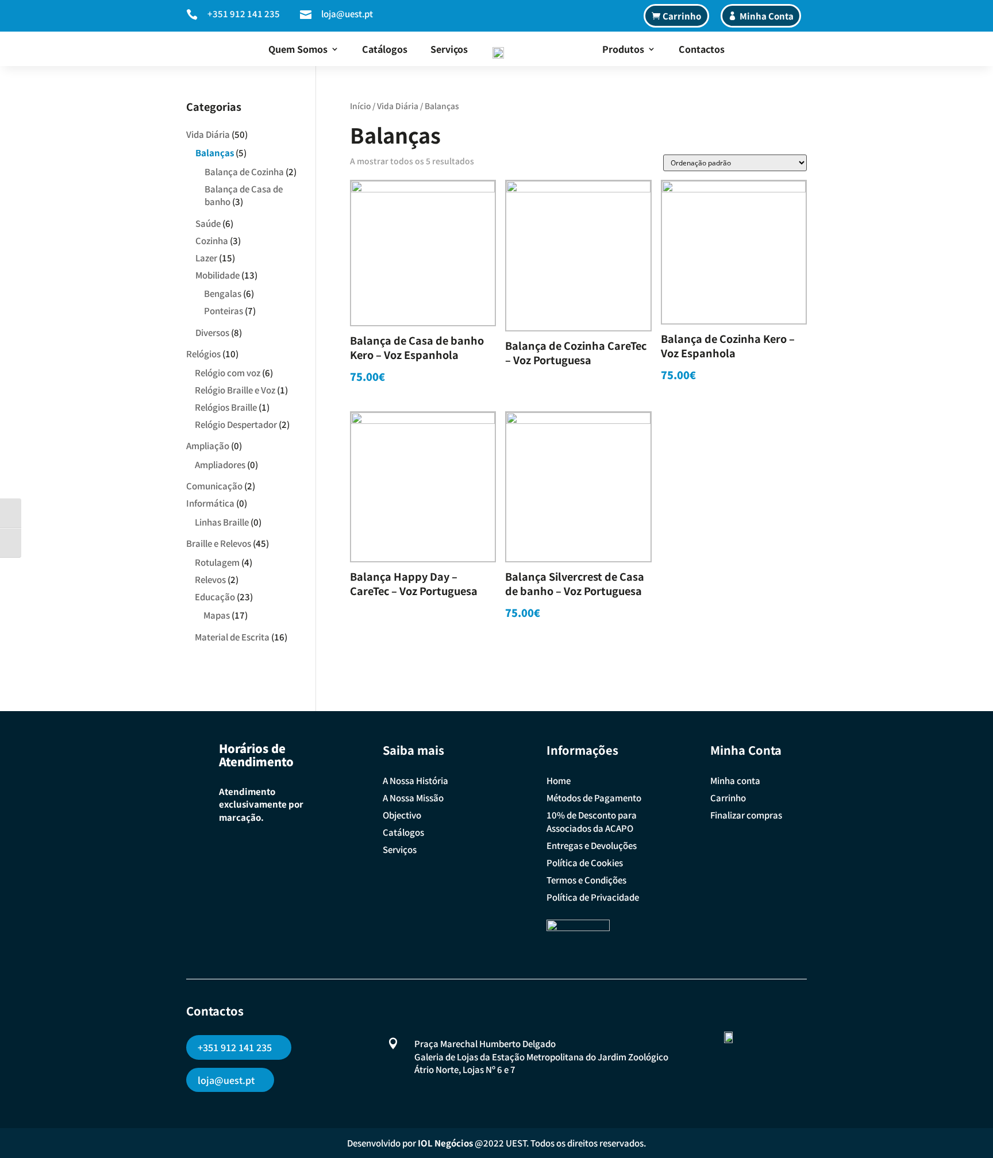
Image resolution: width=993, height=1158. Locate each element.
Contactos (702, 49)
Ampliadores (220, 464)
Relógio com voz (227, 372)
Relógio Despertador (236, 424)
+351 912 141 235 (243, 13)
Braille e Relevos (218, 543)
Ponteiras (223, 310)
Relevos (210, 579)
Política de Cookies (584, 862)
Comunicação (214, 486)
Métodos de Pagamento (593, 798)
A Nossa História (415, 780)
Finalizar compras (746, 815)
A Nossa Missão (413, 798)
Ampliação (207, 445)
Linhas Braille (222, 522)
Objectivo (402, 815)
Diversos (212, 332)
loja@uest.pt (347, 13)
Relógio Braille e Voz (235, 390)
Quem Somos (298, 49)
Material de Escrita (232, 637)
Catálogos (384, 49)
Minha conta (735, 780)
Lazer (206, 258)
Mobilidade (217, 275)
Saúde (208, 223)
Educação (215, 596)
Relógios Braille (226, 407)
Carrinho (682, 16)
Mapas (216, 615)
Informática (210, 503)
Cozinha (211, 240)
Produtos (623, 49)
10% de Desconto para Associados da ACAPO (591, 821)
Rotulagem (217, 562)
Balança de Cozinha (244, 171)
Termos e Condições (586, 880)
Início (360, 105)
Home (558, 780)
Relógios (203, 354)
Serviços (449, 49)
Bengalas (222, 293)
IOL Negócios (445, 1143)
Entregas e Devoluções (591, 845)
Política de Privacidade (592, 897)
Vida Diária (397, 105)
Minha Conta (767, 16)
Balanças (214, 152)
